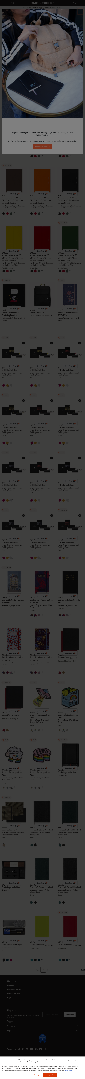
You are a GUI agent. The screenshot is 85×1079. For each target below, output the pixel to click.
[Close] (81, 1060)
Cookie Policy (68, 1070)
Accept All (49, 1075)
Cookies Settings (33, 1075)
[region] (42, 1067)
